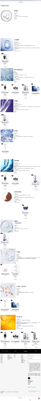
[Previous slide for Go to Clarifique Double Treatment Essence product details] (11, 268)
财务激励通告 (30, 371)
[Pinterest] (34, 384)
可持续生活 (8, 356)
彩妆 (14, 356)
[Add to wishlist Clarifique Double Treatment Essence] (19, 264)
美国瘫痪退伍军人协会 (9, 358)
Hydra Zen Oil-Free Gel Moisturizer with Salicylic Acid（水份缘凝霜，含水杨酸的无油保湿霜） (5, 274)
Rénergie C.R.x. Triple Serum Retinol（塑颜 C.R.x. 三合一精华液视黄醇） (36, 341)
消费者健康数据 (22, 362)
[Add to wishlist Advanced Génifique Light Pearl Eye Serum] (28, 84)
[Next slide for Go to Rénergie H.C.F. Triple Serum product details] (8, 117)
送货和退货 (2, 358)
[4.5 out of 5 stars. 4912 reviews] (5, 124)
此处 (34, 106)
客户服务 (2, 354)
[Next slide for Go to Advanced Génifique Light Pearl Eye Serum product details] (28, 87)
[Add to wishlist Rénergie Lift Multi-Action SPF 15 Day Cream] (28, 205)
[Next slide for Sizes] (8, 65)
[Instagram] (29, 384)
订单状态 (2, 356)
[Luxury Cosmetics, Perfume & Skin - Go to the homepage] (20, 2)
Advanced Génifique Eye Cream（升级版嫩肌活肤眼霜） (15, 92)
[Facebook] (28, 384)
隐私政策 (39, 370)
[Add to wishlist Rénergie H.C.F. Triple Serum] (8, 114)
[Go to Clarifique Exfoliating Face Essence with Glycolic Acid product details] (5, 146)
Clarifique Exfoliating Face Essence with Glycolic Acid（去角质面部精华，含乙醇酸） (5, 151)
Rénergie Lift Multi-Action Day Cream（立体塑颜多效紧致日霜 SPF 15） (25, 213)
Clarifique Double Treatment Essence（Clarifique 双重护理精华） (15, 274)
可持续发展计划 (9, 355)
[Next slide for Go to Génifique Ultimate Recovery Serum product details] (8, 56)
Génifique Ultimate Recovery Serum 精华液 (5, 61)
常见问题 (2, 355)
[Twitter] (31, 384)
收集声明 (22, 361)
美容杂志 (15, 354)
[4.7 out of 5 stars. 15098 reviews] (5, 185)
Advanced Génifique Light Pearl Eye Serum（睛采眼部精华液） (25, 92)
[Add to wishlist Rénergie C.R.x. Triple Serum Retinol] (39, 332)
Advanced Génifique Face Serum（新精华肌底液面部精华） (5, 92)
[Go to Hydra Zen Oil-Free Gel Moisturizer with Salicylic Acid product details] (5, 268)
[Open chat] (39, 398)
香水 (14, 357)
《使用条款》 (31, 374)
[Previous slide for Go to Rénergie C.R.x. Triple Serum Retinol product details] (31, 335)
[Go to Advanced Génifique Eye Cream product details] (15, 87)
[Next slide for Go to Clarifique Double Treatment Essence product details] (19, 268)
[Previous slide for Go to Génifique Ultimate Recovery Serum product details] (1, 56)
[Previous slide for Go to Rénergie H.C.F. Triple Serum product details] (1, 117)
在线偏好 (22, 357)
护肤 (14, 355)
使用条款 (22, 356)
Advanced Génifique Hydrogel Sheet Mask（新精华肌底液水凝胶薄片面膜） (35, 93)
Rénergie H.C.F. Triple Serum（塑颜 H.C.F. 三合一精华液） (5, 122)
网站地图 (2, 362)
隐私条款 (22, 355)
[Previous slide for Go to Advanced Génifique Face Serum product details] (1, 87)
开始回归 (2, 357)
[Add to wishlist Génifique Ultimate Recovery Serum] (8, 53)
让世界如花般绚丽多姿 (9, 357)
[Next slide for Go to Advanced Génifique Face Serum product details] (8, 87)
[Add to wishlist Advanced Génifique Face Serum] (8, 84)
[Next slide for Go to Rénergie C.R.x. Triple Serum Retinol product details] (39, 335)
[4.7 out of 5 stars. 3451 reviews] (5, 63)
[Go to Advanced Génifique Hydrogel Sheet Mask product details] (35, 87)
